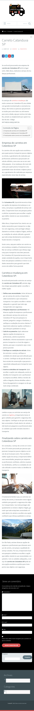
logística (12, 415)
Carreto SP (10, 703)
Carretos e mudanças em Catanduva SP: (15, 133)
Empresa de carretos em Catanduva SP (15, 131)
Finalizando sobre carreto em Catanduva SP (17, 135)
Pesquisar (5, 654)
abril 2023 (10, 680)
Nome (5, 615)
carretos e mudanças (18, 100)
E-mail (5, 622)
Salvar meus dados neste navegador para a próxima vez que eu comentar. (16, 639)
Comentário (7, 592)
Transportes (23, 49)
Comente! (14, 49)
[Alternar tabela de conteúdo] (28, 128)
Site (4, 629)
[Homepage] (17, 10)
